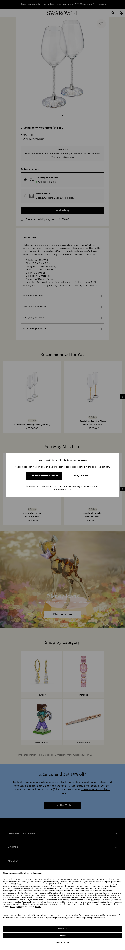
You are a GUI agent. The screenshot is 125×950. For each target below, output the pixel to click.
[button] (116, 456)
